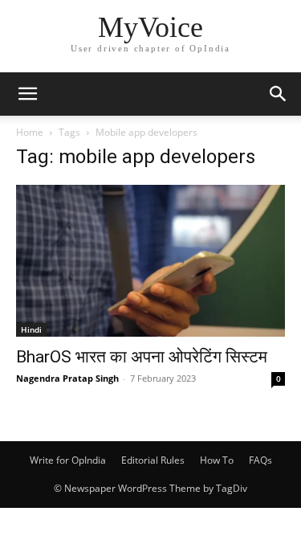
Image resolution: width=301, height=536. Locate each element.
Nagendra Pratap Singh (67, 378)
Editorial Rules (153, 460)
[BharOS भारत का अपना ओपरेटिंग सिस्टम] (150, 261)
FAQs (260, 460)
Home (29, 132)
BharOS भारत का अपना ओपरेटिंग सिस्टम (141, 356)
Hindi (31, 329)
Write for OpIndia (68, 460)
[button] (27, 94)
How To (217, 460)
